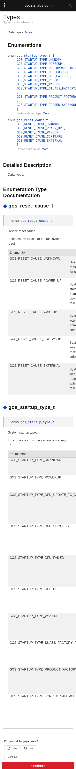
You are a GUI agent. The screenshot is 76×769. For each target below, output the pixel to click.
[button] (38, 765)
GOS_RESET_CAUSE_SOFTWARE (40, 136)
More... (30, 32)
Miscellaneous (24, 22)
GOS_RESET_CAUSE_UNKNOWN (39, 124)
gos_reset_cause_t (33, 120)
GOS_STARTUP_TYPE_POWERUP (40, 64)
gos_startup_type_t (34, 55)
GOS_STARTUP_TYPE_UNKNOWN (40, 59)
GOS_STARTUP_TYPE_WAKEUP (39, 84)
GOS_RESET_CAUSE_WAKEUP (38, 132)
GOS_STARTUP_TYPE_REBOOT (39, 80)
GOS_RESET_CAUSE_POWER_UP (40, 128)
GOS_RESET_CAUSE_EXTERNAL (39, 140)
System (8, 22)
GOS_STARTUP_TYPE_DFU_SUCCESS (44, 72)
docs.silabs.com (38, 5)
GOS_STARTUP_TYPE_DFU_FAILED (43, 76)
